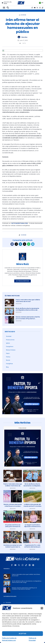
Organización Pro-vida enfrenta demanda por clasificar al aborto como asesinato (32, 547)
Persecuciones (10, 339)
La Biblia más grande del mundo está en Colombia (32, 505)
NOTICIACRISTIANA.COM (19, 223)
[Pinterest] (30, 565)
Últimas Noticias (12, 296)
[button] (42, 608)
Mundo (8, 360)
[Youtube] (34, 7)
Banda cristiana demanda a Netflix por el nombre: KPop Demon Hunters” (28, 318)
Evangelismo (9, 346)
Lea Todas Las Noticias (22, 280)
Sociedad (23, 15)
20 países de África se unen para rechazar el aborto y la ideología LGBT (12, 527)
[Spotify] (33, 565)
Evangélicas (9, 363)
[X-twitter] (37, 7)
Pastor (8, 353)
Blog (7, 367)
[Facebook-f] (32, 7)
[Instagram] (40, 7)
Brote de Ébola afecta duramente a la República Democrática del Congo (27, 310)
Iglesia (8, 343)
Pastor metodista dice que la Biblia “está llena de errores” (28, 300)
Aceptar (22, 634)
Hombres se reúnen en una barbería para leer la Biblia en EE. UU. (13, 547)
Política (8, 357)
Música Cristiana (10, 350)
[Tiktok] (42, 7)
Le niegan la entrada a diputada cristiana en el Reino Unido (32, 526)
